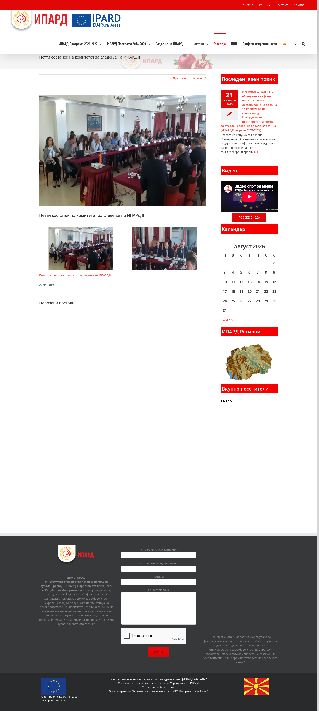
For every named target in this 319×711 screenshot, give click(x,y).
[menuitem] (247, 5)
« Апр (228, 320)
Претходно (180, 78)
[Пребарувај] (303, 43)
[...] (256, 152)
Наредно (198, 78)
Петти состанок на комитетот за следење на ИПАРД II (75, 275)
